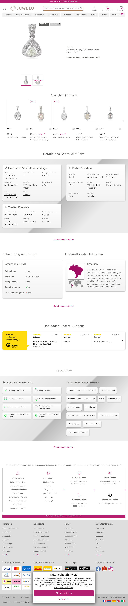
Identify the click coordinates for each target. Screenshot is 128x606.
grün (70, 196)
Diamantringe (8, 547)
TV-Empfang (18, 493)
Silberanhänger (74, 424)
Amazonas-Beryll (96, 177)
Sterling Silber (11, 185)
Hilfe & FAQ (17, 505)
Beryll (71, 177)
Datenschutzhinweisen (62, 588)
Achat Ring (69, 529)
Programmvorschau (48, 493)
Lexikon (104, 15)
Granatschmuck (40, 551)
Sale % (93, 15)
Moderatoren (48, 482)
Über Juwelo (49, 478)
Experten (48, 486)
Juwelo (27, 194)
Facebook (98, 568)
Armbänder (7, 536)
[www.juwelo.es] (114, 601)
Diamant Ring (70, 544)
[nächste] (123, 121)
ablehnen (70, 584)
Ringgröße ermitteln (18, 508)
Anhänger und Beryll (92, 424)
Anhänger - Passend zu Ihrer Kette (81, 399)
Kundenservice (18, 478)
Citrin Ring (69, 540)
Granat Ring (69, 547)
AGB (14, 597)
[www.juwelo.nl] (109, 601)
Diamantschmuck (41, 547)
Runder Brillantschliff (10, 223)
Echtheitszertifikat (17, 482)
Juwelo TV (117, 15)
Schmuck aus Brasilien (108, 415)
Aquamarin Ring (71, 536)
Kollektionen (53, 15)
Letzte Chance (81, 15)
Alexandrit (100, 529)
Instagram (110, 568)
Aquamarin (100, 536)
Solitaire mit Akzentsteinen (11, 196)
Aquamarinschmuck (42, 536)
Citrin (98, 544)
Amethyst (100, 532)
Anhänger (6, 532)
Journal (47, 501)
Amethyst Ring (70, 532)
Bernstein (100, 540)
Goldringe (6, 551)
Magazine (48, 490)
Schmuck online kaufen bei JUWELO (82, 390)
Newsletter (48, 497)
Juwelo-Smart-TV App (18, 497)
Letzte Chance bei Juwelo (78, 432)
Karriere (5, 597)
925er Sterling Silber (30, 187)
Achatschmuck (40, 529)
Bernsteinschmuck (41, 540)
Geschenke (39, 15)
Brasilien (92, 196)
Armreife (6, 540)
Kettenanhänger (74, 407)
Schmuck (8, 15)
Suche (81, 8)
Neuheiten (67, 15)
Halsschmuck (90, 407)
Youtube (104, 568)
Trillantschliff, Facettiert (94, 187)
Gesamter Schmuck (10, 529)
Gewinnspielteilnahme (18, 490)
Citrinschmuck (39, 544)
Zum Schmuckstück (63, 239)
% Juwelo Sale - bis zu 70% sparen (81, 415)
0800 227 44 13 (79, 506)
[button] (4, 8)
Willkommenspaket (18, 486)
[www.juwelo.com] (118, 601)
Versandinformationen (18, 501)
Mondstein (100, 551)
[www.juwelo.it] (123, 601)
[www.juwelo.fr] (104, 601)
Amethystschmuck (41, 532)
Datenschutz (25, 597)
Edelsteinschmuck (23, 15)
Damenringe (7, 544)
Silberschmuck (114, 399)
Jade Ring (69, 551)
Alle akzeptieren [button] (64, 593)
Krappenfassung (114, 185)
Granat (98, 547)
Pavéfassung (30, 221)
